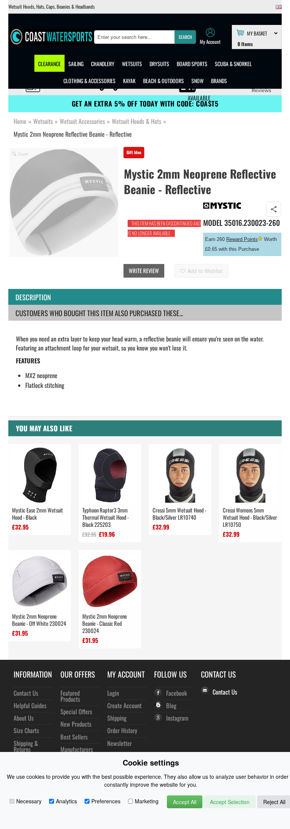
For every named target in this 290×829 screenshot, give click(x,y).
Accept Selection (230, 802)
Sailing (75, 64)
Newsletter (119, 743)
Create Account (124, 705)
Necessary (29, 801)
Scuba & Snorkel (233, 64)
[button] (185, 37)
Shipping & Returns (26, 746)
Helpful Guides (30, 705)
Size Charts (26, 730)
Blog (171, 705)
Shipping (116, 717)
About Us (24, 717)
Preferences (105, 801)
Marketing (147, 801)
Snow (197, 81)
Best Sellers (74, 736)
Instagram (177, 717)
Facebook (176, 693)
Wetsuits (132, 64)
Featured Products (70, 696)
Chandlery (102, 64)
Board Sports (192, 64)
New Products (75, 723)
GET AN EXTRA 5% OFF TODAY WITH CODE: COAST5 (145, 103)
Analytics (66, 801)
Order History (122, 730)
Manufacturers (76, 749)
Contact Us (26, 693)
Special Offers (76, 711)
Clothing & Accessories (89, 81)
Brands (219, 81)
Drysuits (159, 64)
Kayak (129, 81)
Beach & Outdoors (163, 81)
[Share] (273, 209)
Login (113, 693)
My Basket (257, 33)
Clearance (49, 64)
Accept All (184, 802)
